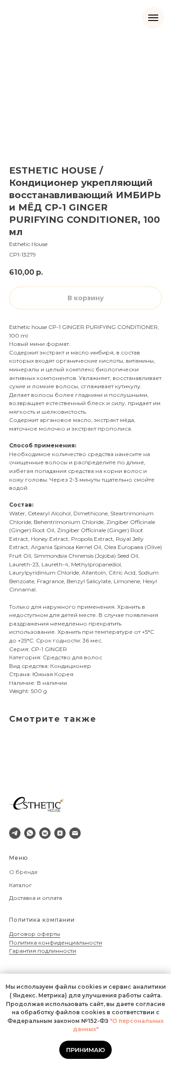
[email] (75, 833)
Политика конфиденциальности (55, 942)
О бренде (23, 871)
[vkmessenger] (45, 833)
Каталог (20, 885)
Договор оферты (34, 933)
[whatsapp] (30, 833)
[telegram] (15, 833)
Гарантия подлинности (42, 950)
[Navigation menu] (153, 18)
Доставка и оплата (35, 897)
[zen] (60, 833)
